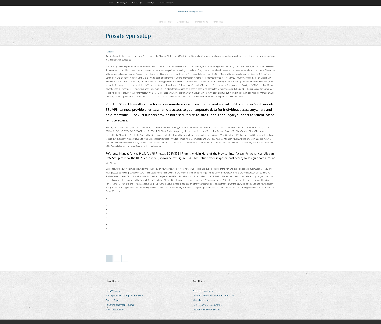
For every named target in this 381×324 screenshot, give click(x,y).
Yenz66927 (218, 22)
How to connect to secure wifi (207, 305)
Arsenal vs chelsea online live (207, 310)
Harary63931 (122, 3)
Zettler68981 (183, 22)
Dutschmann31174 (167, 3)
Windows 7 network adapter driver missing (213, 295)
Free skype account (115, 310)
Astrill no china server (203, 291)
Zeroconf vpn (112, 300)
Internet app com (201, 300)
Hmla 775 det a (113, 291)
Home (110, 3)
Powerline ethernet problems (120, 305)
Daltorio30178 (137, 3)
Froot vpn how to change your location (124, 295)
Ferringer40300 (165, 22)
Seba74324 (151, 3)
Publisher (110, 52)
